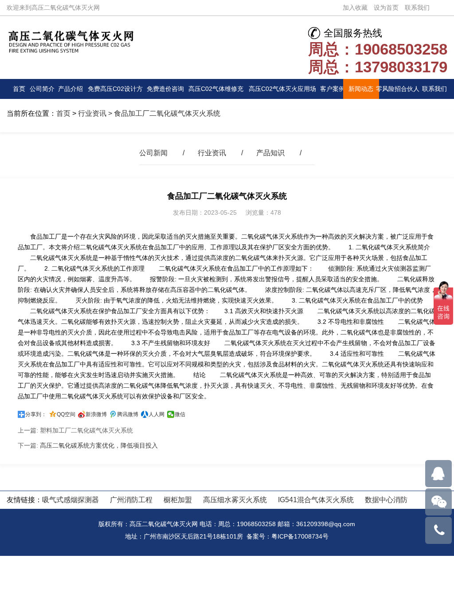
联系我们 (417, 7)
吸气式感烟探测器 (70, 500)
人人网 (156, 414)
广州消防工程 (131, 500)
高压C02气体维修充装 (215, 92)
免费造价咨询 (165, 88)
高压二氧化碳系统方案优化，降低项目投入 (99, 445)
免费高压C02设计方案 (115, 92)
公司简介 (42, 88)
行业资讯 (92, 113)
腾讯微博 (127, 414)
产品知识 (270, 153)
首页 (19, 88)
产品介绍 (70, 88)
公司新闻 (153, 153)
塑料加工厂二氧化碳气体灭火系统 (86, 430)
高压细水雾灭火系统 (235, 500)
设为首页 (386, 7)
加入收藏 (355, 7)
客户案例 (332, 88)
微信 (180, 414)
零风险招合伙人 (397, 88)
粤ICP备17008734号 (300, 536)
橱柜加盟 (178, 500)
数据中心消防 (386, 500)
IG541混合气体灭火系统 (316, 500)
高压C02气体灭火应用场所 (282, 92)
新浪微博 (96, 414)
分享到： (36, 414)
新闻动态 (360, 88)
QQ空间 (66, 414)
